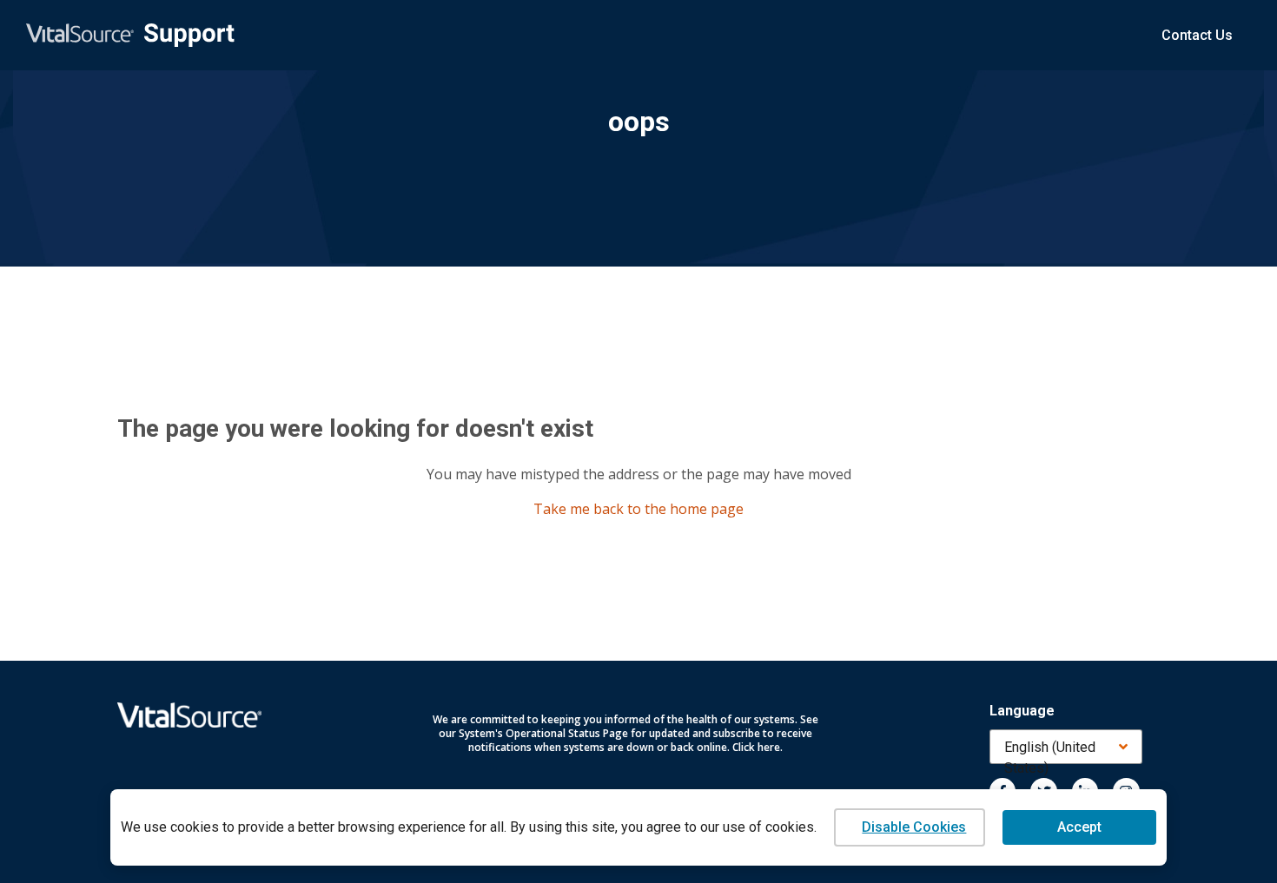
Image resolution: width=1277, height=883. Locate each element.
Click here (756, 747)
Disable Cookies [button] (914, 827)
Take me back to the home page (638, 508)
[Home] (130, 35)
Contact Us (1197, 35)
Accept (1079, 827)
